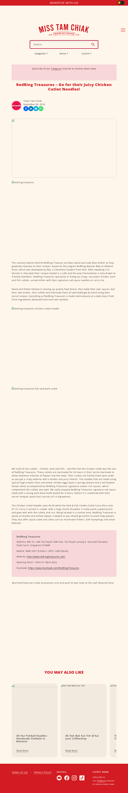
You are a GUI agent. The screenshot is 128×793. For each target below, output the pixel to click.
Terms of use (20, 772)
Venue (62, 53)
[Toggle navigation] (123, 30)
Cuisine (85, 53)
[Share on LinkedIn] (30, 108)
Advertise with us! (64, 3)
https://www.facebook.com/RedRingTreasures (53, 567)
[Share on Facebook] (25, 108)
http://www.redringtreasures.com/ (46, 556)
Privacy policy (43, 772)
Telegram (56, 68)
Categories (40, 53)
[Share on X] (35, 108)
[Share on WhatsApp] (40, 108)
